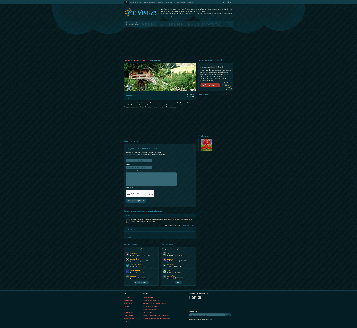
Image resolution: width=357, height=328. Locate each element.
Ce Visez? (127, 60)
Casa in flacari (171, 276)
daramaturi (133, 253)
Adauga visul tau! (211, 85)
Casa (168, 253)
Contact (126, 321)
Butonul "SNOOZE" (148, 297)
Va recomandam (180, 2)
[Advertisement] (178, 43)
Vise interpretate (141, 282)
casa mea (170, 259)
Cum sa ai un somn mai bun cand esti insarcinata (156, 315)
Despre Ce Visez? (129, 315)
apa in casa (170, 265)
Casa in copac (131, 229)
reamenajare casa (135, 270)
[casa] (160, 77)
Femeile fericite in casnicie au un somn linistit (155, 303)
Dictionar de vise (135, 2)
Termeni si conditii (129, 318)
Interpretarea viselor (139, 60)
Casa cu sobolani (135, 265)
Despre (190, 2)
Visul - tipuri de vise (148, 312)
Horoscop (169, 2)
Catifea (128, 237)
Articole (160, 2)
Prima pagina (127, 297)
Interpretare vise (149, 2)
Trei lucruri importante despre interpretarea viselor (156, 318)
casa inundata (134, 259)
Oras (127, 233)
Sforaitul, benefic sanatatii (150, 309)
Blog (125, 309)
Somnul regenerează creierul (150, 306)
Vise (178, 282)
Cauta (228, 315)
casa (168, 270)
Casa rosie (133, 276)
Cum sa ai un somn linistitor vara (151, 300)
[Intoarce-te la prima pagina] (141, 12)
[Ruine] (128, 221)
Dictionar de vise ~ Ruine (187, 225)
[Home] (126, 2)
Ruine (128, 216)
